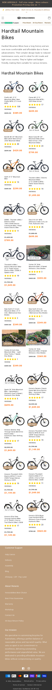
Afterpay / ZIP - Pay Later (16, 577)
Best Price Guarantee (14, 598)
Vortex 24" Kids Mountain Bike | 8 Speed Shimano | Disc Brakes (38, 266)
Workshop (9, 610)
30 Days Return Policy (14, 621)
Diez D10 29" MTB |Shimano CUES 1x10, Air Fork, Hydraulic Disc (38, 222)
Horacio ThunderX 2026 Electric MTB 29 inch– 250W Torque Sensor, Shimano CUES (38, 434)
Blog (7, 571)
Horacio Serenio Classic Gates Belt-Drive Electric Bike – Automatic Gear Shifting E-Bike (38, 391)
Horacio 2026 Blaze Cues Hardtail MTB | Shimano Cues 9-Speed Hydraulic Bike (37, 518)
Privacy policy (41, 681)
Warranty (9, 604)
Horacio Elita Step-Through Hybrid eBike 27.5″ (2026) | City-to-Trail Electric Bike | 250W (13, 519)
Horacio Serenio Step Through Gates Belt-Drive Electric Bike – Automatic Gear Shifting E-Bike (13, 433)
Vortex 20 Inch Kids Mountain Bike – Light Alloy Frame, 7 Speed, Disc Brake (12, 353)
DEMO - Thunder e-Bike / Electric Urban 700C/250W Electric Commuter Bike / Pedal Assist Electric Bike (13, 223)
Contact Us (10, 615)
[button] (3, 18)
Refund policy (29, 681)
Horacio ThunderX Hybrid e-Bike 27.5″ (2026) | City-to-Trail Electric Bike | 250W (36, 477)
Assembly (9, 566)
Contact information (34, 685)
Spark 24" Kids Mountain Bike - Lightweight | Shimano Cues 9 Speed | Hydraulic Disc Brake (13, 392)
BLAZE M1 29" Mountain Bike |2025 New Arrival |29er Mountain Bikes (13, 139)
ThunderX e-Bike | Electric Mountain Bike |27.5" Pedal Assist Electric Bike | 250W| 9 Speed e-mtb (12, 268)
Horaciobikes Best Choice (16, 593)
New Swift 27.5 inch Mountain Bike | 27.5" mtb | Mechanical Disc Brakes (12, 312)
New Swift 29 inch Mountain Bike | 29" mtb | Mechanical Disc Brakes (38, 311)
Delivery (8, 560)
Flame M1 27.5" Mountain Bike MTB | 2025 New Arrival (36, 99)
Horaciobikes (16, 681)
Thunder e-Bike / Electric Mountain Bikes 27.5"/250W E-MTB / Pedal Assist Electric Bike (38, 181)
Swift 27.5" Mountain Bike (12, 178)
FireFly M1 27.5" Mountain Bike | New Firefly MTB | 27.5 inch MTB (12, 100)
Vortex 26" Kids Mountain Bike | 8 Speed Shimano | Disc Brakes (38, 351)
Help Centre (10, 554)
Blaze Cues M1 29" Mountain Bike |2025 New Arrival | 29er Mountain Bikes (36, 140)
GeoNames (26, 689)
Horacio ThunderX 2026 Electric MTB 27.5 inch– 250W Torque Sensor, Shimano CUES (13, 477)
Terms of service (19, 685)
